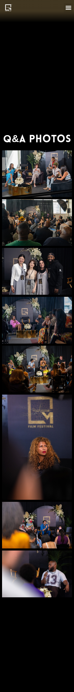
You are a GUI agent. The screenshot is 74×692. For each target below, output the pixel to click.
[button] (68, 8)
